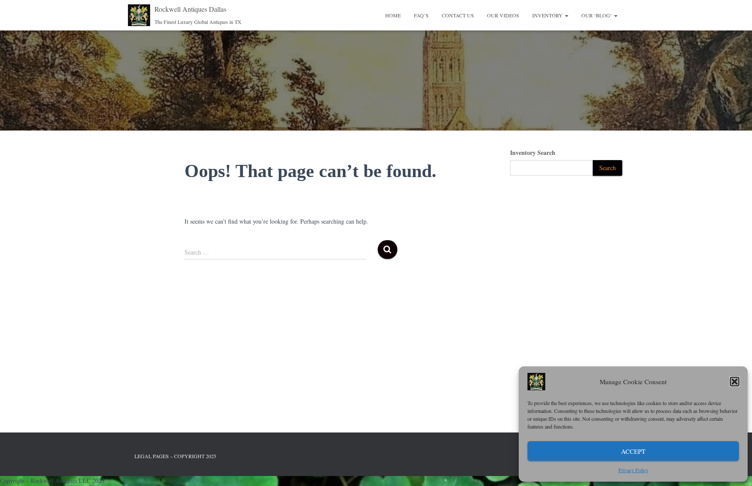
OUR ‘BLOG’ (597, 15)
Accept (633, 451)
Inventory (548, 15)
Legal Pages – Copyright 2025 (175, 455)
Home (393, 15)
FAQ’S (421, 15)
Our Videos (503, 15)
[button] (734, 381)
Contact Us (458, 15)
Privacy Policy (633, 469)
